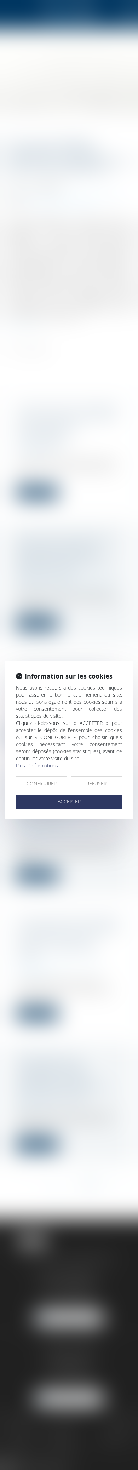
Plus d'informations (37, 765)
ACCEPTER (69, 801)
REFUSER (96, 783)
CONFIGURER (42, 783)
